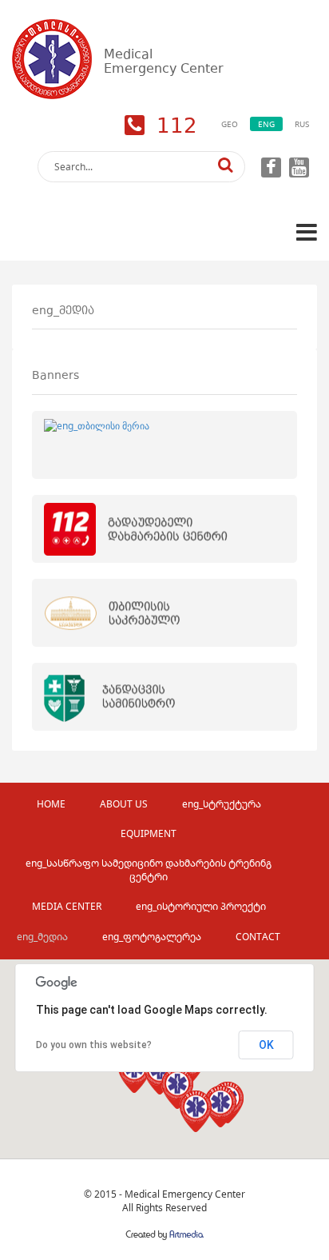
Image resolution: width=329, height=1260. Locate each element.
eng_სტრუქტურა (221, 804)
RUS (302, 124)
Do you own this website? (94, 1045)
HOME (51, 804)
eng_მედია (42, 936)
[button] (220, 1106)
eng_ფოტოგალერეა (151, 936)
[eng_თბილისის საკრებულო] (164, 613)
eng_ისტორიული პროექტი (201, 906)
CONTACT (258, 936)
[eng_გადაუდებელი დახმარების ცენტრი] (164, 529)
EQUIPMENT (148, 833)
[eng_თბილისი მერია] (164, 445)
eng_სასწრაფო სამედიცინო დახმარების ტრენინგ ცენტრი (149, 869)
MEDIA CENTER (66, 906)
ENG (266, 124)
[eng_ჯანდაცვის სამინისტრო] (164, 697)
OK (266, 1045)
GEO (229, 124)
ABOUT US (124, 804)
